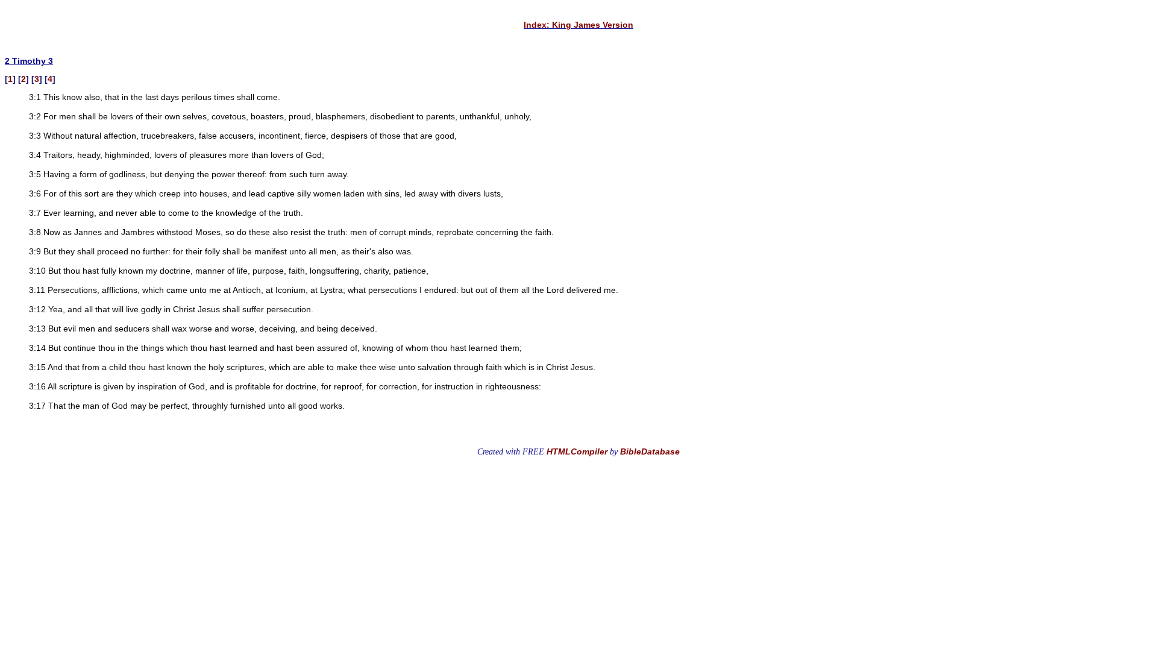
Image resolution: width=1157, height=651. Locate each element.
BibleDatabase (650, 451)
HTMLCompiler (577, 451)
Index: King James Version (578, 25)
